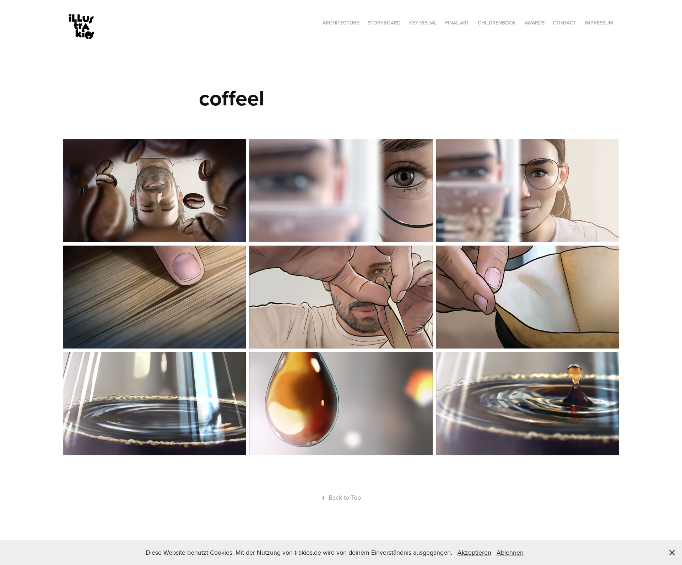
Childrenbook (497, 22)
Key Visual (423, 22)
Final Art (457, 22)
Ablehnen (510, 552)
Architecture (341, 22)
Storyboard (384, 22)
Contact (564, 22)
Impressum (599, 22)
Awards (535, 22)
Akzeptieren (474, 552)
